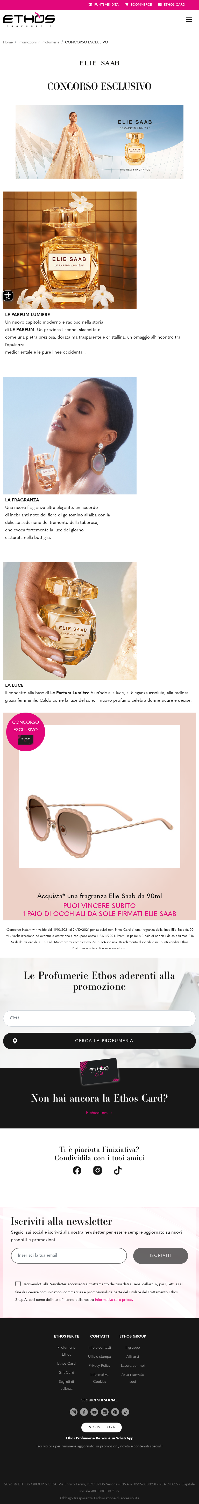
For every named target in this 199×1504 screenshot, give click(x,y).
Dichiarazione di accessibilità (116, 1498)
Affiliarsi (132, 1357)
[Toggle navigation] (189, 20)
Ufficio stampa (99, 1357)
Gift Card (66, 1373)
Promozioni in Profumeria (38, 42)
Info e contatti (99, 1348)
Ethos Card (66, 1364)
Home (8, 42)
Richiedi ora (97, 1113)
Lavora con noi (133, 1366)
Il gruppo (132, 1348)
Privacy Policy (99, 1366)
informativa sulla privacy (114, 1300)
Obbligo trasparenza (76, 1498)
